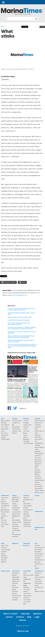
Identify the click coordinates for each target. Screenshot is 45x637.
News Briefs (4, 556)
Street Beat (27, 571)
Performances (38, 478)
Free (36, 441)
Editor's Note (26, 503)
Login (37, 617)
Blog (29, 617)
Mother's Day (38, 462)
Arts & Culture (38, 423)
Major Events (38, 459)
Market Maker (15, 577)
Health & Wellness (39, 447)
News (2, 543)
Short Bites (15, 524)
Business (26, 418)
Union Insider (27, 599)
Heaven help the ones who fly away (18, 320)
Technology (26, 441)
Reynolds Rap (26, 522)
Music (36, 468)
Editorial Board (4, 503)
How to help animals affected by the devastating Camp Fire (19, 323)
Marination (26, 514)
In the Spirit (15, 510)
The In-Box (3, 520)
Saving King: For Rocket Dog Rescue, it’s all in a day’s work (22, 332)
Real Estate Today (16, 595)
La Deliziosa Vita (16, 512)
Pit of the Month (39, 553)
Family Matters (16, 427)
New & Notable (16, 520)
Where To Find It (10, 614)
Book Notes (4, 423)
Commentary (5, 495)
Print (42, 27)
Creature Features (39, 431)
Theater (37, 490)
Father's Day (38, 437)
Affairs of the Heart (39, 420)
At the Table (15, 501)
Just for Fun (38, 455)
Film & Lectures (38, 439)
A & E (2, 418)
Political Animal (39, 556)
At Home (14, 418)
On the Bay (38, 579)
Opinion (3, 514)
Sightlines (3, 562)
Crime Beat (4, 551)
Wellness (14, 433)
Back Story (26, 497)
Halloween (37, 445)
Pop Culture (4, 433)
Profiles (25, 595)
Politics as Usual (27, 520)
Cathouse (37, 545)
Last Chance (38, 457)
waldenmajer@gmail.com (19, 295)
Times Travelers (27, 526)
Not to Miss (37, 476)
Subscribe (25, 614)
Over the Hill (26, 593)
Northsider (26, 587)
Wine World (15, 536)
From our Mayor (5, 512)
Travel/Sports (39, 571)
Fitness (37, 495)
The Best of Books (5, 439)
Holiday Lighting (39, 453)
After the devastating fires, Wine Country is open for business (21, 341)
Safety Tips (3, 560)
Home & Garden (16, 429)
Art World (7, 420)
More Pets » (12, 305)
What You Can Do (39, 492)
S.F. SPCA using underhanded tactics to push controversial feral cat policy (21, 309)
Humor (6, 427)
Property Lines (15, 581)
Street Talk (26, 597)
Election (3, 553)
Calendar (37, 418)
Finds (24, 573)
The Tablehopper (16, 534)
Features (26, 495)
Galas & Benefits (39, 443)
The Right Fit (26, 524)
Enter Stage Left (5, 425)
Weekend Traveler (39, 591)
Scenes (29, 595)
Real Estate (15, 571)
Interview (25, 512)
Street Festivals (38, 488)
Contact (9, 617)
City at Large (4, 497)
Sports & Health (39, 486)
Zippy (2, 526)
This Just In (4, 522)
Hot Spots (14, 505)
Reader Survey (5, 571)
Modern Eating (16, 514)
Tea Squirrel (15, 528)
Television (3, 437)
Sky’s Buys (37, 558)
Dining (14, 495)
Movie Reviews (4, 429)
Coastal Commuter (39, 577)
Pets (36, 543)
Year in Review (4, 524)
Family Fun (37, 435)
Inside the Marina (28, 510)
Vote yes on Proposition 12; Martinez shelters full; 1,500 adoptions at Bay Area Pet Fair (22, 328)
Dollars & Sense (27, 425)
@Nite (2, 420)
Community (4, 547)
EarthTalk (25, 427)
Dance (36, 433)
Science (25, 435)
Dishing (14, 503)
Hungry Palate (16, 508)
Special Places (15, 526)
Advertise (37, 614)
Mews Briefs (38, 551)
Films (2, 427)
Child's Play (38, 425)
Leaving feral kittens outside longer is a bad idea (21, 313)
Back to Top (22, 631)
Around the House (17, 420)
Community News (5, 549)
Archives (20, 617)
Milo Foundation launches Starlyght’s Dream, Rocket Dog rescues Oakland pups (21, 336)
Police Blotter (4, 558)
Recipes (14, 522)
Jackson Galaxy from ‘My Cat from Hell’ (19, 317)
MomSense (15, 431)
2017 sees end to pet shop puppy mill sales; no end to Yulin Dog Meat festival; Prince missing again (22, 346)
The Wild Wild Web (28, 443)
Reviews (19, 522)
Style (20, 431)
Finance (25, 429)
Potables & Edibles (39, 480)
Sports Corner (38, 581)
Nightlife (37, 474)
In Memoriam (39, 511)
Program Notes (4, 435)
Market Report (16, 579)
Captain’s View (4, 545)
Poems (2, 431)
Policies (22, 620)
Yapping (37, 568)
